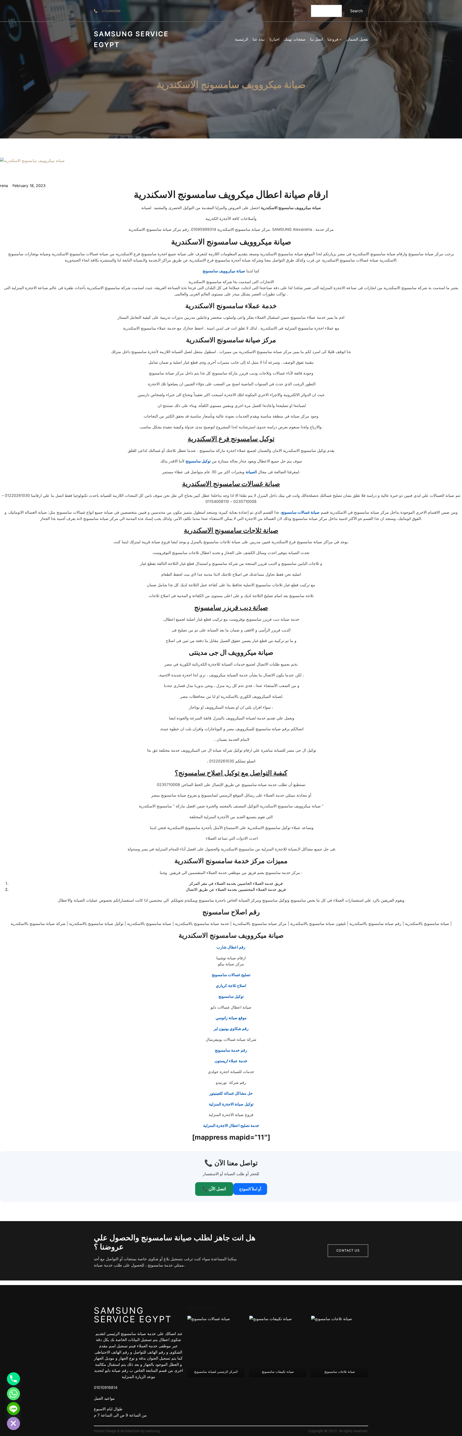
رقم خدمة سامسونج (231, 1050)
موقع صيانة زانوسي (231, 1017)
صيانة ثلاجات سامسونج (339, 1372)
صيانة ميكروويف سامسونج (224, 270)
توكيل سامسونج (198, 461)
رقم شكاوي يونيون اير (231, 1028)
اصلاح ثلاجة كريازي (231, 985)
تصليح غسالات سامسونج (231, 974)
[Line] (13, 1408)
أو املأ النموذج (250, 1188)
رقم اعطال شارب (231, 947)
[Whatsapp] (13, 1393)
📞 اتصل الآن (214, 1188)
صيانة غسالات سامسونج (300, 512)
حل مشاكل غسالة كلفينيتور (231, 1093)
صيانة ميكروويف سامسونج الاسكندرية (231, 84)
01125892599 (111, 11)
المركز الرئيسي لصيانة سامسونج (216, 1372)
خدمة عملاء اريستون (231, 1060)
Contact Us (347, 1250)
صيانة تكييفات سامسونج (278, 1372)
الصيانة (251, 471)
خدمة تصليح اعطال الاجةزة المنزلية (231, 1125)
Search (356, 10)
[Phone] (13, 1378)
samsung (153, 1431)
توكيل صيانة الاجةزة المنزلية (231, 1104)
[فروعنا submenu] (340, 39)
